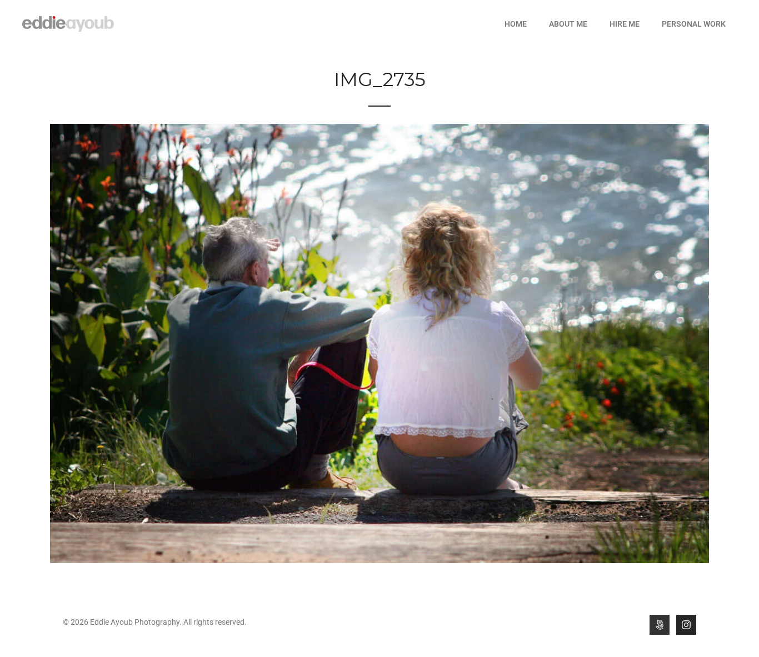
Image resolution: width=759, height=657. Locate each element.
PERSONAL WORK (694, 23)
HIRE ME (625, 23)
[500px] (660, 625)
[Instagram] (686, 625)
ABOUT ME (568, 23)
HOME (516, 23)
